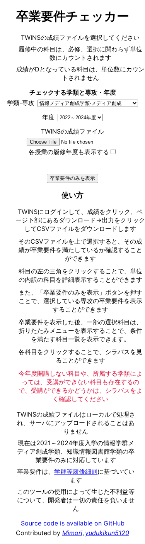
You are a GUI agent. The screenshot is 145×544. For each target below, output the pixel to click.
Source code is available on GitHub (73, 523)
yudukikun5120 (107, 533)
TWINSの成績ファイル (72, 131)
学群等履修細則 (75, 471)
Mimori (72, 533)
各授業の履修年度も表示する (69, 152)
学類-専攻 (20, 103)
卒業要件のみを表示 (72, 178)
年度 (48, 117)
